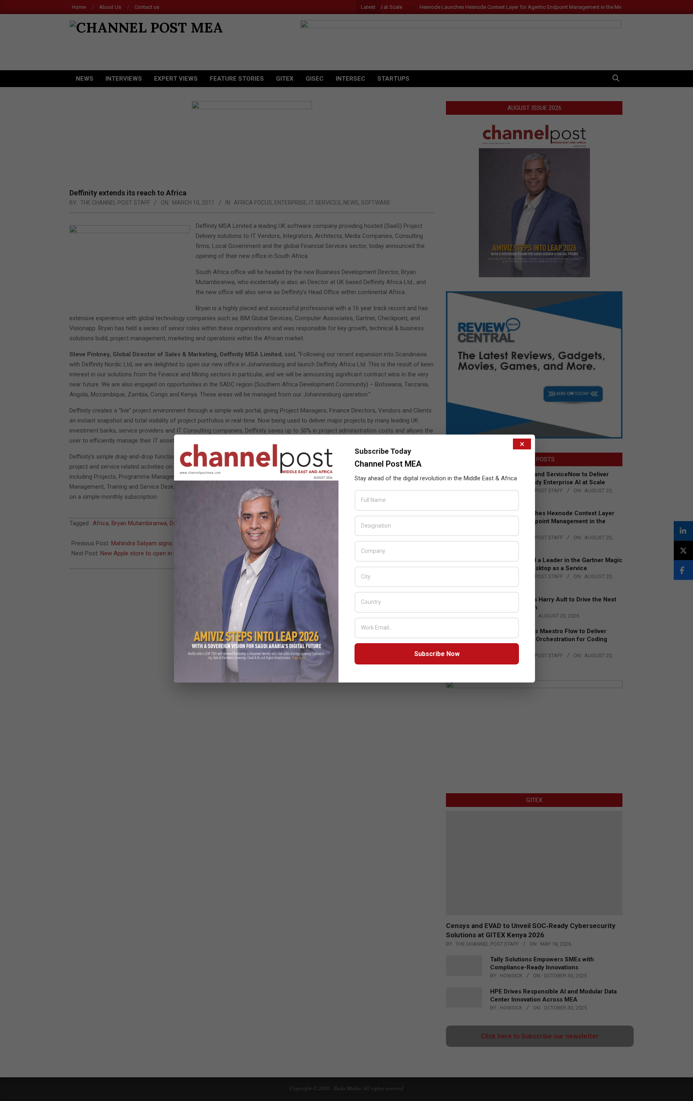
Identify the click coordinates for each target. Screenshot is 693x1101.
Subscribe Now (437, 654)
